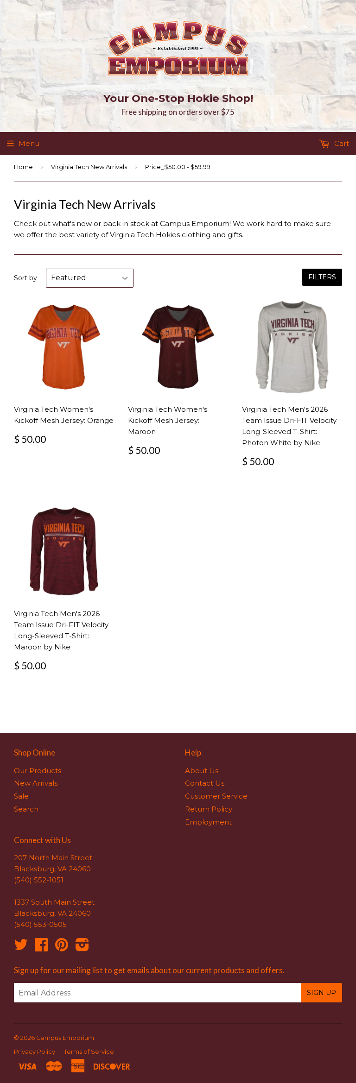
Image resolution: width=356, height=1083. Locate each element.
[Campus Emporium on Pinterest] (62, 947)
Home (23, 166)
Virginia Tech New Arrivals (89, 166)
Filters (322, 277)
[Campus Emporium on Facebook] (41, 947)
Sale (21, 796)
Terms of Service (89, 1051)
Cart (340, 143)
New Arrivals (35, 783)
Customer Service (216, 796)
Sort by (25, 278)
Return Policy (208, 809)
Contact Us (204, 783)
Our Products (37, 770)
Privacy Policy (34, 1051)
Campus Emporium (65, 1037)
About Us (201, 770)
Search (26, 809)
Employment (208, 822)
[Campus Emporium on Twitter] (21, 947)
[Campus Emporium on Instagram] (82, 947)
